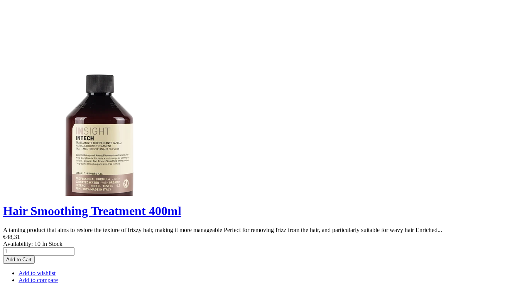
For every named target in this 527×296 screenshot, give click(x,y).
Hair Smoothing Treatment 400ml (92, 211)
